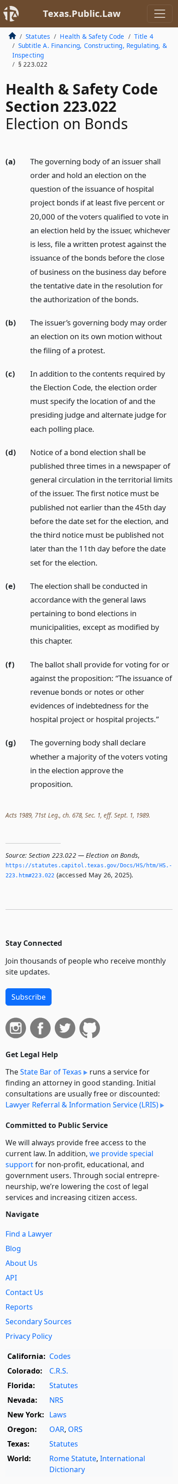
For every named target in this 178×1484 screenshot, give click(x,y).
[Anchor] (143, 299)
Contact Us (24, 1292)
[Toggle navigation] (160, 14)
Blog (13, 1248)
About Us (21, 1263)
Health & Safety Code (92, 36)
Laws (58, 1415)
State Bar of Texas (51, 1072)
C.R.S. (58, 1371)
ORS (75, 1429)
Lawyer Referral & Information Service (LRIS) (81, 1105)
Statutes (38, 36)
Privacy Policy (28, 1336)
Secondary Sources (38, 1321)
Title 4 (143, 36)
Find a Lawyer (28, 1234)
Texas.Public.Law (81, 13)
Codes (60, 1356)
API (11, 1278)
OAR (56, 1429)
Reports (19, 1307)
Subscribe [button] (28, 997)
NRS (56, 1400)
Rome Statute (72, 1458)
